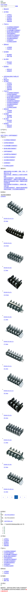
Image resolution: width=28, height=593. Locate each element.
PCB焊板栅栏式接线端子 (13, 30)
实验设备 (9, 21)
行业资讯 (9, 49)
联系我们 (6, 66)
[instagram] (4, 532)
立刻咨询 (3, 196)
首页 (2, 135)
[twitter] (4, 528)
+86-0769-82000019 (9, 514)
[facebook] (4, 527)
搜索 (16, 6)
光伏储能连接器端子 (12, 38)
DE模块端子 (10, 40)
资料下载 (9, 56)
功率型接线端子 (11, 33)
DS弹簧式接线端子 (12, 28)
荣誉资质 (9, 19)
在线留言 (9, 71)
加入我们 (6, 59)
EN (6, 78)
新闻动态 (6, 44)
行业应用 (9, 16)
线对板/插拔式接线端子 (13, 31)
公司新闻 (9, 47)
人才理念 (9, 63)
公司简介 (9, 14)
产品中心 (6, 24)
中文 (2, 4)
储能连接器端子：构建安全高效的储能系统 (15, 179)
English (5, 4)
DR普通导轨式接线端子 (13, 35)
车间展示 (9, 18)
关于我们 (6, 12)
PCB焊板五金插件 (12, 41)
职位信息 (9, 62)
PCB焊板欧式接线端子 (13, 27)
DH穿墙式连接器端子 (13, 36)
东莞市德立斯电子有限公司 (11, 76)
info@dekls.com (8, 521)
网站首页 (6, 9)
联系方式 (9, 69)
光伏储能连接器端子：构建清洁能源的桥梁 (15, 187)
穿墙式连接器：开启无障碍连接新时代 (14, 189)
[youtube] (4, 533)
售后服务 (9, 54)
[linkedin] (4, 530)
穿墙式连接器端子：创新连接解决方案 (14, 178)
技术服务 (6, 51)
